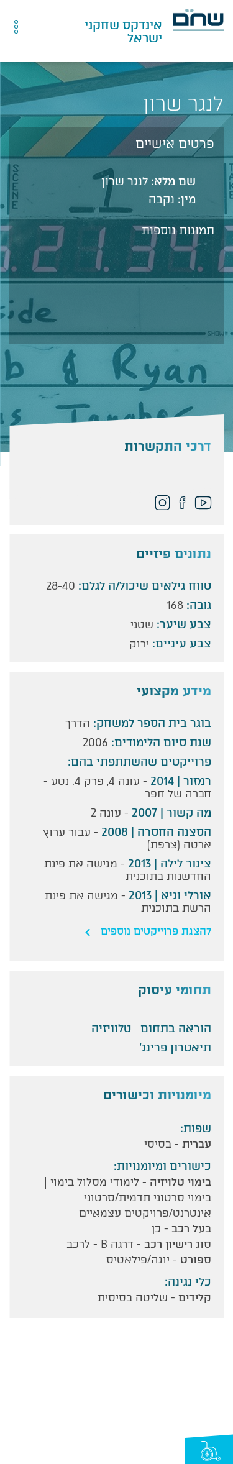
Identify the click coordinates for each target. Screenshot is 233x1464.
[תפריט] (45, 31)
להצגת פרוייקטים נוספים (156, 931)
